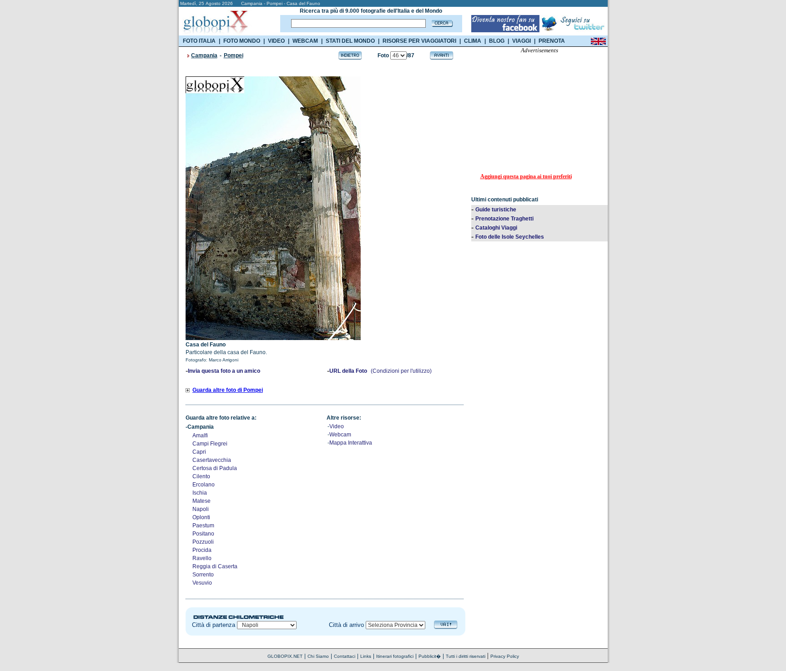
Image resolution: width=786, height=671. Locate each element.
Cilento (201, 476)
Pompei (233, 55)
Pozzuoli (203, 542)
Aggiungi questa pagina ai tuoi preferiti (526, 176)
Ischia (199, 493)
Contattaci (344, 656)
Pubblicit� (429, 656)
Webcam (340, 434)
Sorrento (203, 574)
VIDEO (276, 41)
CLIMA (472, 41)
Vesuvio (202, 583)
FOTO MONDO (241, 41)
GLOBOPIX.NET (284, 656)
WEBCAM (305, 41)
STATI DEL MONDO (350, 41)
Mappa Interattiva (350, 443)
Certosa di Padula (214, 468)
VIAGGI (521, 41)
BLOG (496, 41)
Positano (203, 534)
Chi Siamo (318, 656)
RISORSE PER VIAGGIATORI (419, 41)
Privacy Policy (504, 656)
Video (336, 426)
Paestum (203, 525)
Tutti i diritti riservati (465, 656)
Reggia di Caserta (214, 566)
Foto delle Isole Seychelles (509, 237)
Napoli (200, 509)
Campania (204, 55)
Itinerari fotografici (394, 656)
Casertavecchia (211, 460)
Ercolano (203, 484)
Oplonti (201, 517)
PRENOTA (552, 41)
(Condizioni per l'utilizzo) (401, 371)
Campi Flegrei (209, 444)
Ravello (202, 558)
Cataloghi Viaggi (496, 228)
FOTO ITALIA (199, 41)
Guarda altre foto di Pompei (227, 390)
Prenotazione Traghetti (504, 218)
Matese (201, 501)
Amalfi (200, 435)
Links (365, 656)
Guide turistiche (495, 209)
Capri (199, 452)
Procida (202, 550)
